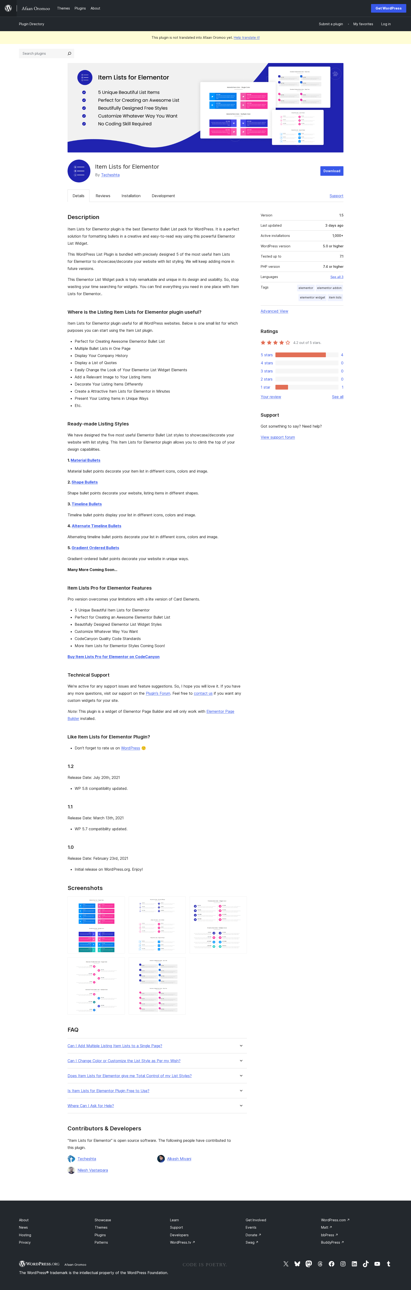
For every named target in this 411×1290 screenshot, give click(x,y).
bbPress (329, 1235)
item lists (335, 297)
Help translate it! (247, 37)
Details (78, 195)
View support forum (278, 437)
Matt (326, 1227)
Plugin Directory (31, 24)
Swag (252, 1242)
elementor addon (329, 288)
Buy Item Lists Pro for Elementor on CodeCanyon (114, 656)
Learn (174, 1220)
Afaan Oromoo (75, 1264)
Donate (253, 1235)
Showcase (103, 1220)
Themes (101, 1227)
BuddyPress (332, 1242)
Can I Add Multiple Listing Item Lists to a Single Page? (115, 1046)
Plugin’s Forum (158, 693)
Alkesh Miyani (179, 1158)
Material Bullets (85, 460)
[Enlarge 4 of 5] (118, 963)
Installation (131, 195)
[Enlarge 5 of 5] (179, 963)
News (23, 1227)
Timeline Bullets (87, 504)
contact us (203, 693)
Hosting (25, 1235)
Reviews (103, 195)
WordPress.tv (182, 1242)
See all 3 (336, 277)
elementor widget (312, 297)
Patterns (101, 1242)
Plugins (100, 1235)
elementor (305, 288)
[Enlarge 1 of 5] (118, 902)
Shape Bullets (85, 482)
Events (251, 1227)
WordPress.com (335, 1220)
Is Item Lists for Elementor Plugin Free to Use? (108, 1091)
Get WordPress (389, 8)
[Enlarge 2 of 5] (179, 902)
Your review (271, 396)
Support (336, 195)
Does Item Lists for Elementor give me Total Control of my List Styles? (130, 1076)
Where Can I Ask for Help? (91, 1106)
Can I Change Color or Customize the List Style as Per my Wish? (124, 1061)
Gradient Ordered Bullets (95, 547)
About (24, 1220)
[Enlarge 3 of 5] (240, 902)
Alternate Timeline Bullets (96, 525)
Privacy (25, 1242)
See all (337, 396)
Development (163, 195)
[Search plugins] (69, 53)
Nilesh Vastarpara (93, 1170)
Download (331, 171)
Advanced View (274, 311)
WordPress (130, 748)
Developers (179, 1235)
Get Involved (256, 1220)
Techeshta (110, 174)
